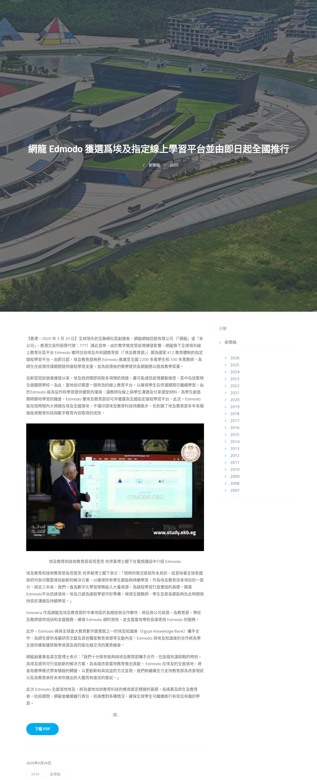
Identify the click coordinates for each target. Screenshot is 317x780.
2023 (234, 378)
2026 (234, 357)
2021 (234, 392)
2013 (234, 448)
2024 (234, 371)
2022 (234, 385)
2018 (234, 413)
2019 (234, 406)
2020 (174, 165)
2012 (234, 455)
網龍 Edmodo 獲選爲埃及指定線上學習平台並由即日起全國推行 (158, 149)
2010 (234, 469)
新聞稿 (154, 165)
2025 (234, 364)
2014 (234, 441)
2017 (234, 420)
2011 (234, 462)
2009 (234, 476)
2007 (234, 490)
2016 (234, 427)
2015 (234, 434)
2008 (234, 483)
